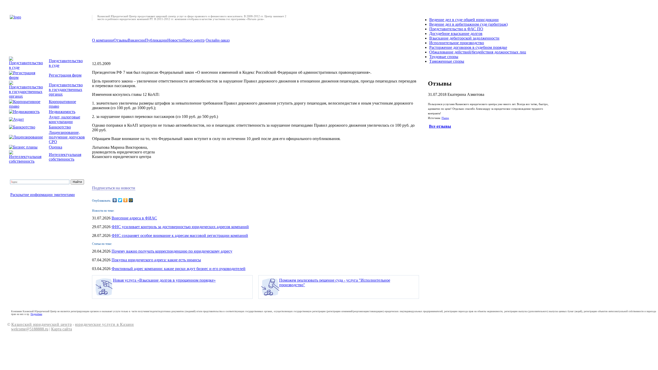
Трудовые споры (443, 56)
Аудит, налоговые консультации (64, 119)
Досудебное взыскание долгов (455, 33)
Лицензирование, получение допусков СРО (67, 137)
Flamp (445, 118)
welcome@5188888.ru (29, 329)
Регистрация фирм (65, 75)
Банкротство (60, 127)
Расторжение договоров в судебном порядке (468, 47)
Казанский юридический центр (41, 324)
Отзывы (121, 40)
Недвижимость (62, 111)
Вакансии (136, 40)
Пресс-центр (193, 40)
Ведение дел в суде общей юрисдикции (464, 19)
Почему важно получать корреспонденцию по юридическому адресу (172, 251)
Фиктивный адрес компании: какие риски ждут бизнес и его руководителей (178, 268)
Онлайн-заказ (218, 40)
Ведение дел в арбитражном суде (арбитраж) (468, 24)
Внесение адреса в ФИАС (134, 218)
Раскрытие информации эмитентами (42, 194)
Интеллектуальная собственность (65, 156)
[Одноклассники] (125, 200)
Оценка (55, 147)
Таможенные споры (446, 61)
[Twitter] (120, 200)
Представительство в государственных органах (66, 89)
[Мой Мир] (131, 200)
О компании (103, 40)
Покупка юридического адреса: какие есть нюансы (156, 260)
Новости (174, 40)
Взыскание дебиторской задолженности (464, 38)
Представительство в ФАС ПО (456, 29)
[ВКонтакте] (114, 200)
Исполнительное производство (456, 43)
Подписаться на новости (113, 188)
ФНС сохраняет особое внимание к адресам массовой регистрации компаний (180, 235)
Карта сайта (61, 329)
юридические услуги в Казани (104, 324)
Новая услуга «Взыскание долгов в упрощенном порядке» (164, 280)
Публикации (156, 40)
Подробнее (36, 314)
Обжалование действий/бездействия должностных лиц (477, 52)
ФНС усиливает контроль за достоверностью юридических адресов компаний (180, 227)
